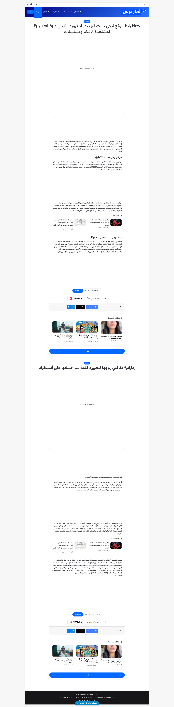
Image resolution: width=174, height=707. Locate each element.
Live (30, 12)
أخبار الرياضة (55, 12)
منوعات (38, 12)
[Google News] (93, 298)
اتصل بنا (71, 698)
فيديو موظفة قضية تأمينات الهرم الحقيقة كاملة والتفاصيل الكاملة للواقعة (63, 337)
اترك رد (87, 351)
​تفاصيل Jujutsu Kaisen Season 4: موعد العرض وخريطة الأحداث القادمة (99, 222)
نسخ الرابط (78, 291)
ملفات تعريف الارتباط (87, 698)
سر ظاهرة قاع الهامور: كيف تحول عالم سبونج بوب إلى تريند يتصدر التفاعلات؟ (88, 337)
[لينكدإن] (73, 307)
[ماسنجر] (69, 307)
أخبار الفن (46, 12)
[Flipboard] (75, 298)
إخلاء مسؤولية (64, 698)
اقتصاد (69, 12)
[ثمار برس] (133, 12)
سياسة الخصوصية (109, 698)
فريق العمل (77, 698)
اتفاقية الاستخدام (98, 698)
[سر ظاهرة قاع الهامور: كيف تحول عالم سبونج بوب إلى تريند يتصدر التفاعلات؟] (86, 327)
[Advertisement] (87, 51)
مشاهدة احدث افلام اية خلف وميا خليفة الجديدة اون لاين (111, 337)
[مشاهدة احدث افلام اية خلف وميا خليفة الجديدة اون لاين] (111, 327)
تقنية (63, 12)
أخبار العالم (77, 12)
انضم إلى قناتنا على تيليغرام (88, 703)
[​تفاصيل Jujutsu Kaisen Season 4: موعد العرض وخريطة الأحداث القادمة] (116, 222)
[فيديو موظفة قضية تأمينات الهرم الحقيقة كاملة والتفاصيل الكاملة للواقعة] (62, 327)
